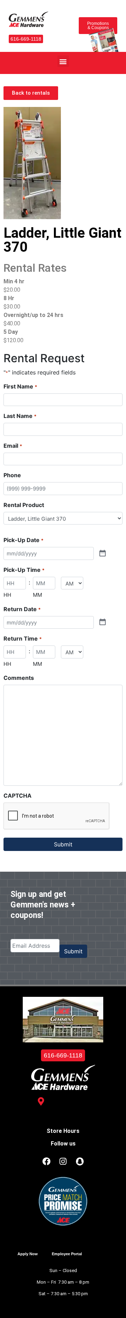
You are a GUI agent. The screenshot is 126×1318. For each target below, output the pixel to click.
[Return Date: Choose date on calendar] (102, 622)
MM (37, 595)
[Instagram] (63, 1162)
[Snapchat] (80, 1162)
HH (7, 595)
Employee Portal (67, 1254)
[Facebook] (46, 1162)
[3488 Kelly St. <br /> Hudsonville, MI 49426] (41, 1101)
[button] (63, 61)
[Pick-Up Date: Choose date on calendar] (102, 553)
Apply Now (28, 1254)
